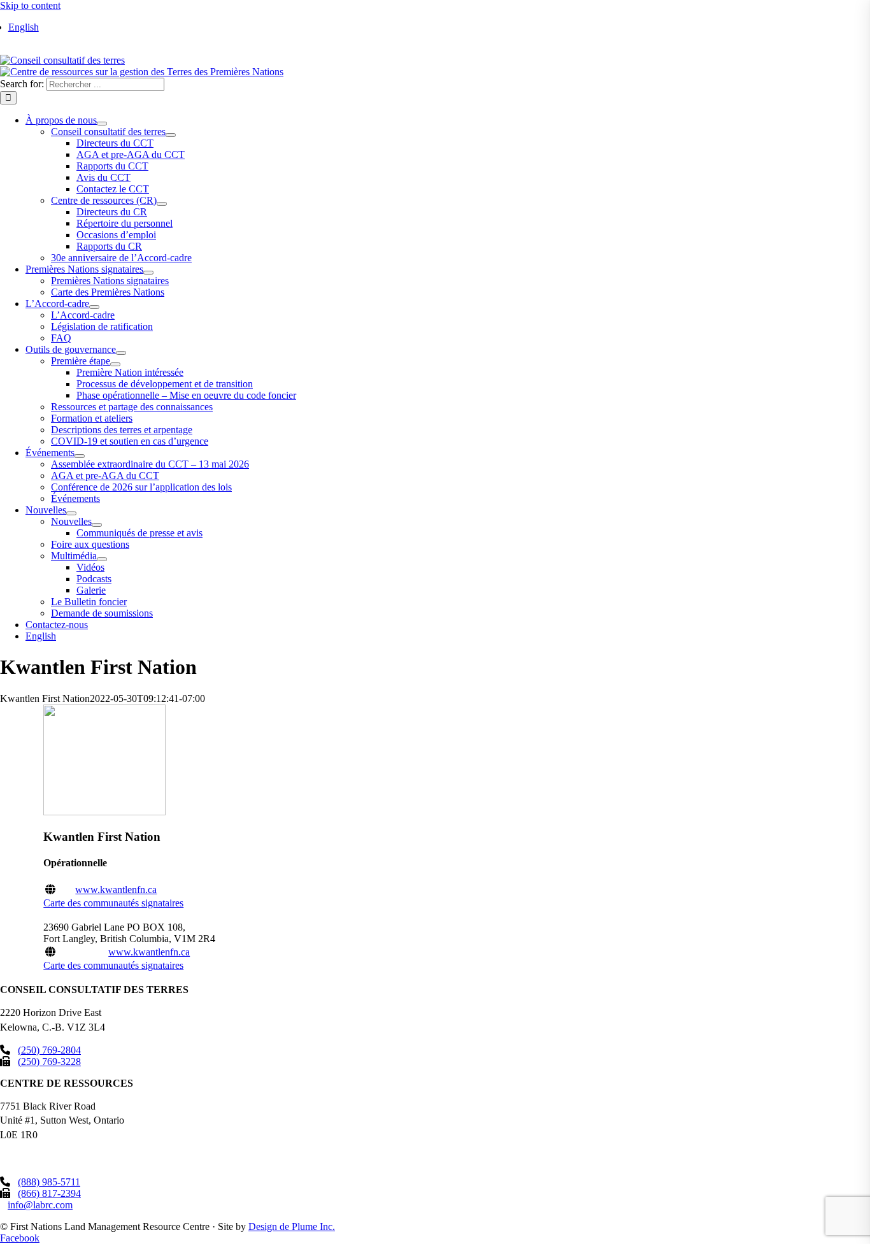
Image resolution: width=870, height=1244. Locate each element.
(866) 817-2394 (49, 1193)
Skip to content (30, 5)
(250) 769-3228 (49, 1061)
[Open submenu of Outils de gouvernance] (121, 353)
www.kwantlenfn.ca (116, 889)
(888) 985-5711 (49, 1181)
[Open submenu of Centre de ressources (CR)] (162, 204)
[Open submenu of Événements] (80, 456)
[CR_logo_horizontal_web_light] (141, 71)
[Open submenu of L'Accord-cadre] (94, 307)
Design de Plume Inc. (291, 1226)
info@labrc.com (40, 1204)
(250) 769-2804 (49, 1050)
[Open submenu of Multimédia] (102, 559)
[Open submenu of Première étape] (115, 364)
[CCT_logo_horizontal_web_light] (62, 60)
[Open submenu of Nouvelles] (71, 513)
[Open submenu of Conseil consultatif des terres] (171, 135)
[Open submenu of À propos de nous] (102, 123)
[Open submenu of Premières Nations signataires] (148, 273)
